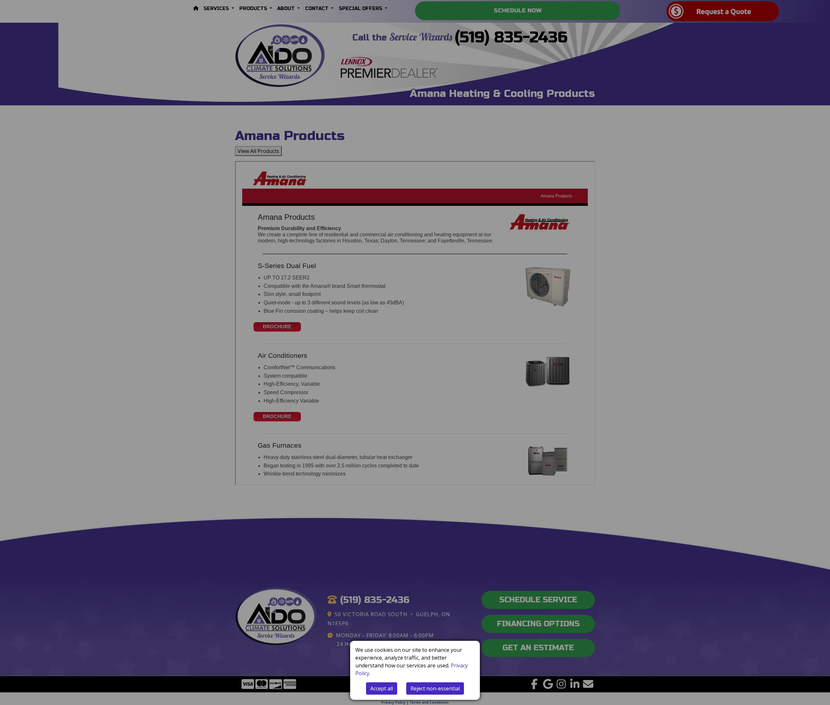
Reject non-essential (435, 688)
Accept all (381, 688)
